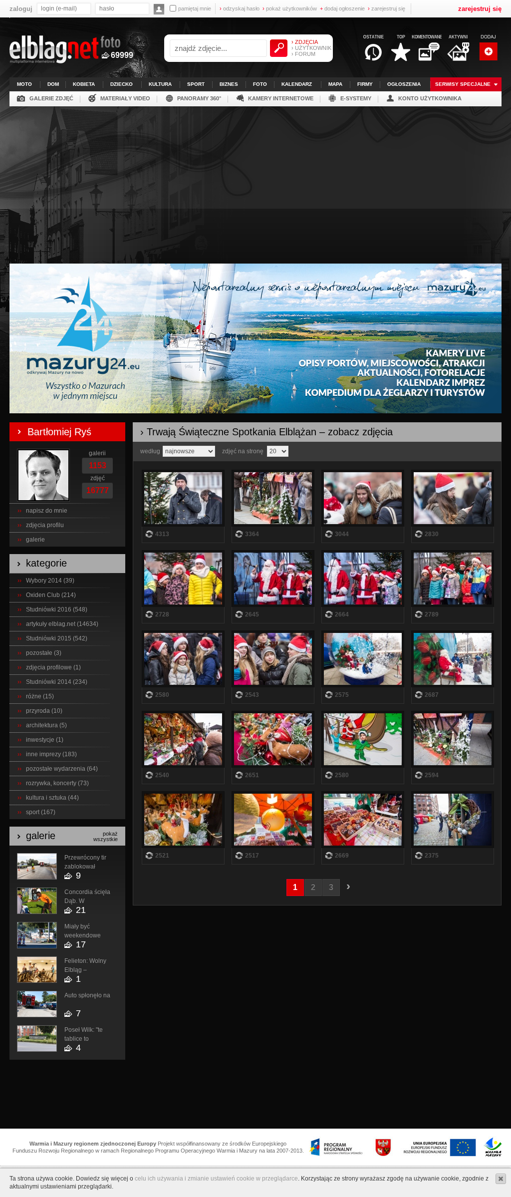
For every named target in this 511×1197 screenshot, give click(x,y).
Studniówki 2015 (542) (56, 638)
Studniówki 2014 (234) (56, 681)
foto (260, 84)
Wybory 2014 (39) (50, 580)
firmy (365, 84)
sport (196, 84)
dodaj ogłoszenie (342, 8)
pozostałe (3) (43, 652)
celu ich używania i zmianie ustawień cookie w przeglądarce (216, 1178)
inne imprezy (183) (51, 754)
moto (24, 84)
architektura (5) (46, 725)
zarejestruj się (386, 8)
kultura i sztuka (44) (52, 797)
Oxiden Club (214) (51, 595)
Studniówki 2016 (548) (56, 609)
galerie (35, 539)
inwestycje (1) (44, 739)
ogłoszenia (404, 84)
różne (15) (40, 696)
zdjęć (97, 478)
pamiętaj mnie (194, 8)
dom (53, 84)
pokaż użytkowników (289, 8)
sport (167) (40, 812)
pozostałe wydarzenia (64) (62, 768)
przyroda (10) (44, 710)
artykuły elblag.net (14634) (62, 623)
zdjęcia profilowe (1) (53, 667)
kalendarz (296, 84)
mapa (335, 84)
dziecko (121, 84)
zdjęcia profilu (45, 525)
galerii (97, 453)
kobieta (84, 84)
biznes (229, 84)
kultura (160, 84)
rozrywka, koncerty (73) (57, 783)
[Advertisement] (255, 181)
